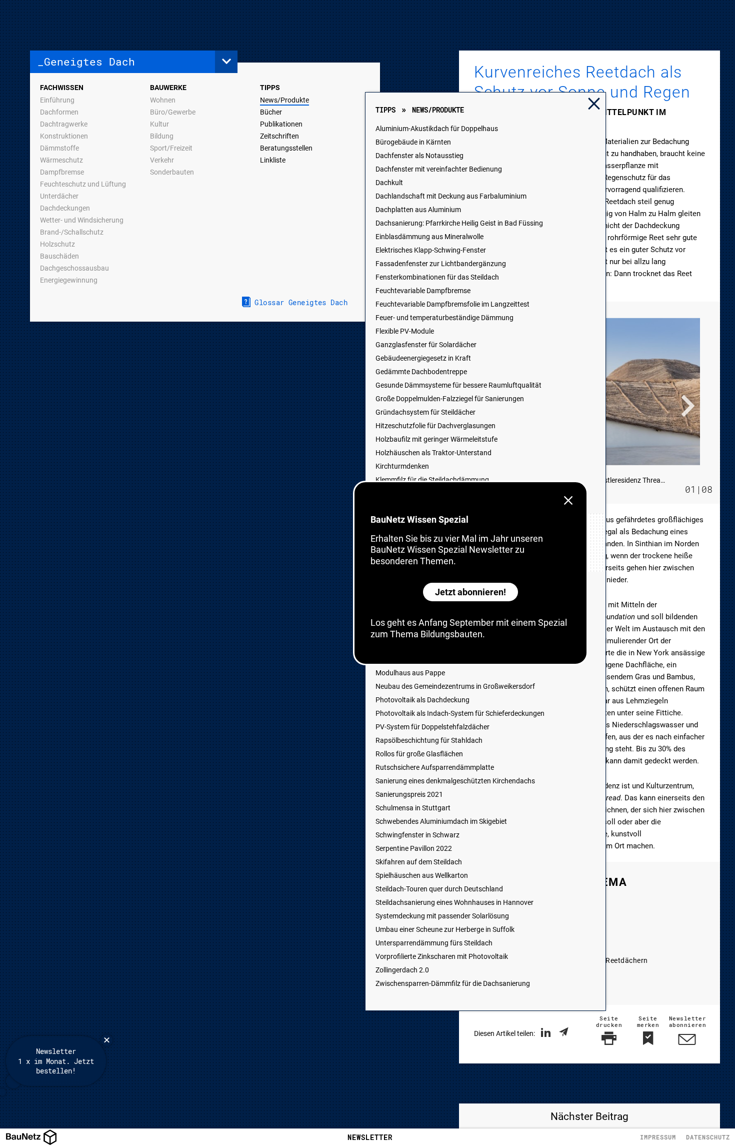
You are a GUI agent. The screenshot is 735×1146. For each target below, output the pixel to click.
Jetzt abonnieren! (470, 592)
